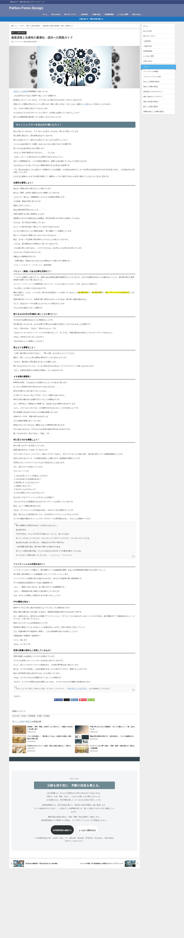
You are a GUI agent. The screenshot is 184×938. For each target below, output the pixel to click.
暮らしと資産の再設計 (19, 32)
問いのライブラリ (70, 14)
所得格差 (32, 716)
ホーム (45, 14)
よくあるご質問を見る (87, 830)
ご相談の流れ (96, 14)
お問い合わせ (136, 14)
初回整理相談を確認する (62, 830)
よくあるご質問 (123, 14)
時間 (40, 716)
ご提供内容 (84, 14)
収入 (24, 716)
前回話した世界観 (20, 91)
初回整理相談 (109, 14)
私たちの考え (55, 14)
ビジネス (17, 716)
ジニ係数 (85, 104)
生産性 (47, 716)
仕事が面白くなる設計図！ (77, 688)
